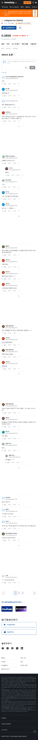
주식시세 (5, 7)
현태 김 (7, 417)
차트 (8, 44)
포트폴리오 (4, 665)
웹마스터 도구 (5, 669)
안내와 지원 (23, 665)
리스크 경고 (4, 729)
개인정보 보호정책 (6, 724)
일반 (2, 44)
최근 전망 (8, 48)
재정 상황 (25, 44)
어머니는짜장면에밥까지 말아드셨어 (15, 76)
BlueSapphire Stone (11, 533)
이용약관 (3, 718)
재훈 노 (7, 509)
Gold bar (8, 112)
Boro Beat (8, 180)
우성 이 (7, 521)
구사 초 (10, 168)
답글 (5, 83)
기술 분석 (33, 44)
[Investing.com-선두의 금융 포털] (11, 2)
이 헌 (7, 575)
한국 (22, 7)
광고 (21, 661)
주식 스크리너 (14, 7)
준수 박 (7, 431)
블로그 (3, 658)
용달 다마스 (8, 443)
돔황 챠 (7, 246)
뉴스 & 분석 (15, 44)
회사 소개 (23, 658)
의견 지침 (3, 72)
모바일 (3, 661)
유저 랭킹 (15, 48)
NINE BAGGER (10, 326)
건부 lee (8, 259)
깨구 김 (7, 192)
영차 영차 (8, 497)
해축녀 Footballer (10, 156)
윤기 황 (7, 88)
